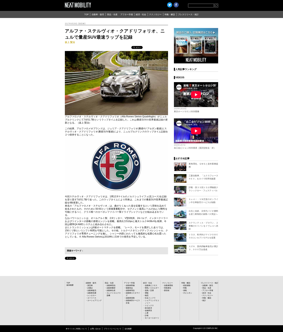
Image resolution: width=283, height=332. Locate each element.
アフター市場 (126, 14)
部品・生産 (112, 14)
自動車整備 (130, 285)
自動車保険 (130, 298)
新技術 (166, 290)
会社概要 (128, 329)
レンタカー (91, 295)
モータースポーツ (152, 318)
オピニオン (187, 293)
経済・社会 (141, 14)
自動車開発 (168, 285)
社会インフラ (150, 298)
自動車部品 (111, 285)
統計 (204, 300)
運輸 (146, 293)
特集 (185, 288)
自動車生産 (111, 290)
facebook (176, 4)
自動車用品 (130, 290)
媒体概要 (70, 285)
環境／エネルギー (152, 288)
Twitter (169, 4)
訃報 (146, 315)
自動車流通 (91, 293)
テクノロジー (155, 14)
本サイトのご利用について (76, 329)
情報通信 (167, 288)
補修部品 (129, 288)
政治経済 (148, 308)
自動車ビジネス (151, 285)
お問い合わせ (95, 329)
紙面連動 (186, 285)
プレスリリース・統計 (188, 14)
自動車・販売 (98, 14)
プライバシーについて (112, 329)
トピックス (149, 305)
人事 (146, 313)
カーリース (91, 298)
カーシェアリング (94, 300)
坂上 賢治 (70, 42)
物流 (146, 295)
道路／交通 (149, 290)
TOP (86, 14)
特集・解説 (170, 14)
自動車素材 (111, 288)
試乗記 (90, 288)
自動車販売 (91, 290)
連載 (185, 290)
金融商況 (148, 310)
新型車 (90, 285)
